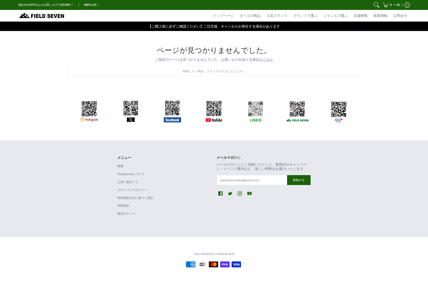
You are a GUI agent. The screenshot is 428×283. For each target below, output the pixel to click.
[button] (391, 5)
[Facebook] (172, 110)
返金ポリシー (126, 213)
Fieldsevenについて (131, 174)
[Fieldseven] (297, 110)
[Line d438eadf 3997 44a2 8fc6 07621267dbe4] (255, 110)
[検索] (376, 5)
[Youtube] (214, 110)
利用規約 (123, 205)
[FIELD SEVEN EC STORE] (41, 15)
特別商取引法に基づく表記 (135, 198)
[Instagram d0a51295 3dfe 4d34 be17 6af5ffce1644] (89, 110)
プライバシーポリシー (132, 190)
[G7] (339, 110)
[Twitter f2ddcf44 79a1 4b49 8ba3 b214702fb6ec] (130, 110)
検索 (120, 166)
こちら (268, 59)
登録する (299, 180)
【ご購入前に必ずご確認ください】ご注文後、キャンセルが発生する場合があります (214, 26)
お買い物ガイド (127, 182)
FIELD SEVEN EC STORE (209, 254)
